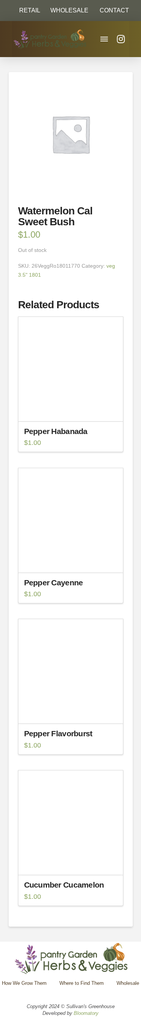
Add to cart (73, 409)
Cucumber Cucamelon (64, 884)
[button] (111, 11)
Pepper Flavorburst (58, 733)
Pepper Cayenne (53, 582)
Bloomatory (86, 1013)
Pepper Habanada (56, 431)
